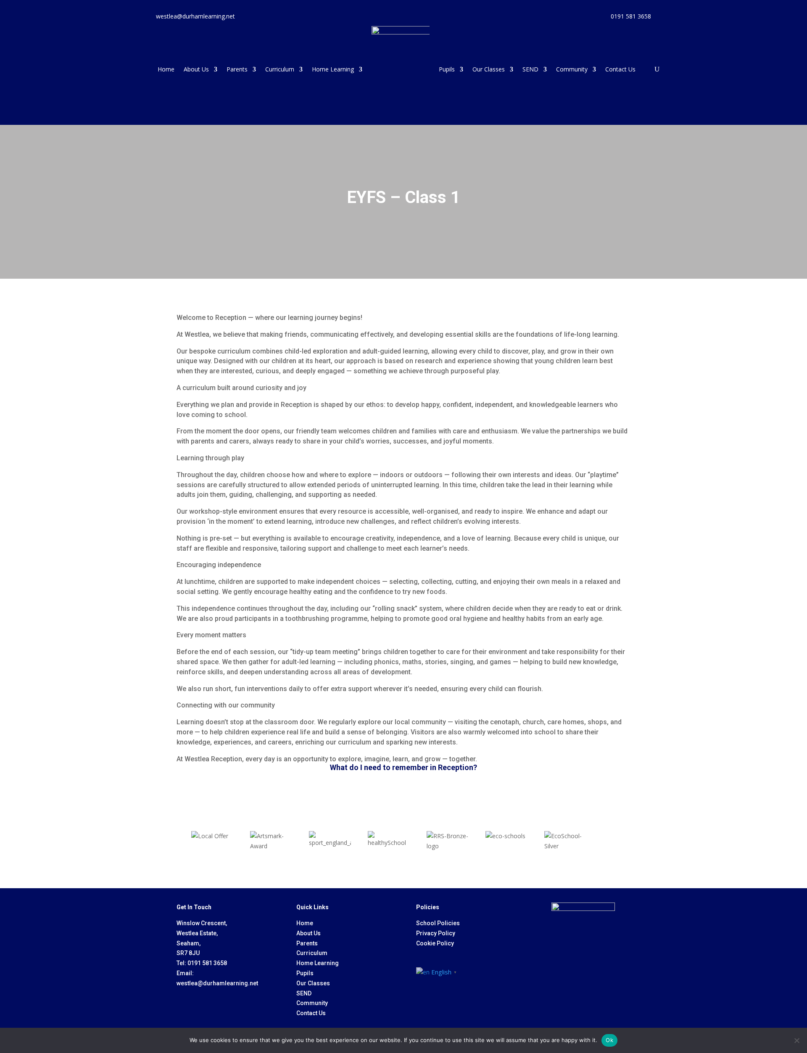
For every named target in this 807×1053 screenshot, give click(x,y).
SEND (530, 69)
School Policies (438, 923)
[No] (796, 1040)
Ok (609, 1040)
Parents (237, 69)
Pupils (447, 69)
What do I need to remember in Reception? (403, 767)
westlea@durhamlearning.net (217, 983)
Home (166, 69)
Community (572, 69)
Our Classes (488, 69)
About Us (196, 69)
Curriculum (279, 69)
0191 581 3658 (207, 963)
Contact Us (620, 69)
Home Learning (333, 69)
